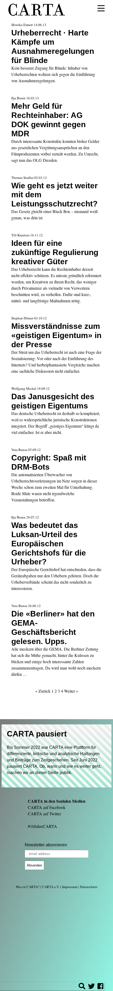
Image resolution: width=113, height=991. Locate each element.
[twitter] (91, 987)
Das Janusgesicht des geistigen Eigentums (52, 401)
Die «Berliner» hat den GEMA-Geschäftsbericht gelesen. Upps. (53, 627)
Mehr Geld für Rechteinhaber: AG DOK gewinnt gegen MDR (48, 119)
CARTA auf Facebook (46, 807)
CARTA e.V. (50, 886)
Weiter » (71, 691)
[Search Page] (82, 987)
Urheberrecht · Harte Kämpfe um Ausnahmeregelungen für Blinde (52, 46)
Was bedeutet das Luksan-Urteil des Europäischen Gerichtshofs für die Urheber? (48, 543)
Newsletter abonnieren (46, 845)
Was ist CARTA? (27, 886)
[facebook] (100, 987)
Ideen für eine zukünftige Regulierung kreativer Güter (54, 252)
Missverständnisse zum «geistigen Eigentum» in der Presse (56, 335)
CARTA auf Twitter (44, 813)
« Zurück (42, 691)
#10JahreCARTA (42, 826)
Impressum (69, 886)
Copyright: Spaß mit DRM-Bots (48, 462)
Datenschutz (88, 886)
